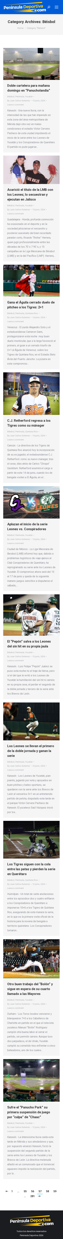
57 (40, 1191)
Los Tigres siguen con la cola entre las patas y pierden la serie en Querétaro (31, 869)
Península (19, 96)
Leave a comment (15, 104)
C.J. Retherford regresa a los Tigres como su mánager (29, 423)
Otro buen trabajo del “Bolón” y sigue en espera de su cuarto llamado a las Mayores (30, 989)
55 (25, 1191)
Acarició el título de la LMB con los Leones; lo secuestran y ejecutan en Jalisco (30, 194)
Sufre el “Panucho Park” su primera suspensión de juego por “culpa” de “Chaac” (28, 1112)
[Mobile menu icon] (56, 7)
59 (54, 1191)
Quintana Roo (31, 313)
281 (32, 1196)
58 (47, 1191)
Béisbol (10, 96)
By (18, 100)
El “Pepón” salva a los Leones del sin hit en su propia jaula (29, 643)
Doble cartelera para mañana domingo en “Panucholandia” (28, 88)
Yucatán (29, 96)
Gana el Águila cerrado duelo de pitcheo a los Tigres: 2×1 (31, 304)
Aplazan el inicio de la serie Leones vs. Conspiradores (27, 526)
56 (32, 1191)
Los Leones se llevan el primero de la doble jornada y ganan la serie (30, 751)
